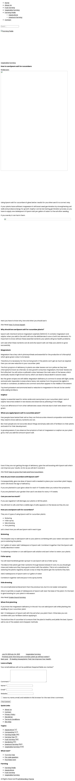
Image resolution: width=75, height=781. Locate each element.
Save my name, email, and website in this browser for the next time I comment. (33, 697)
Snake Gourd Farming (17, 597)
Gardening (9, 742)
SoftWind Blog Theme (25, 779)
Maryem (6, 70)
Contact (8, 20)
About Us (8, 5)
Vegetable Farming (12, 10)
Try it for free (10, 755)
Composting (9, 732)
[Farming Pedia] (7, 31)
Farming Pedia (10, 12)
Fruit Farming (10, 8)
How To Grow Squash (17, 325)
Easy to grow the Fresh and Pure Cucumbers (26, 472)
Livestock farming (15, 17)
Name (4, 686)
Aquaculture (13, 15)
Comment (5, 682)
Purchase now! (10, 760)
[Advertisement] (37, 47)
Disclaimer (9, 717)
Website (4, 694)
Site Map (8, 722)
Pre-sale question (11, 757)
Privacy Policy (10, 714)
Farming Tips (10, 737)
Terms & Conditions (12, 719)
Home (7, 3)
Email (3, 690)
